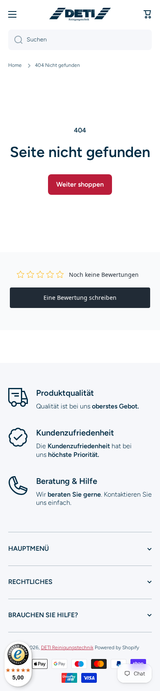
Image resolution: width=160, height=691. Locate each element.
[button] (148, 14)
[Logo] (80, 14)
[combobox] (80, 40)
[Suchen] (15, 40)
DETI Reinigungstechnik (67, 647)
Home (15, 65)
